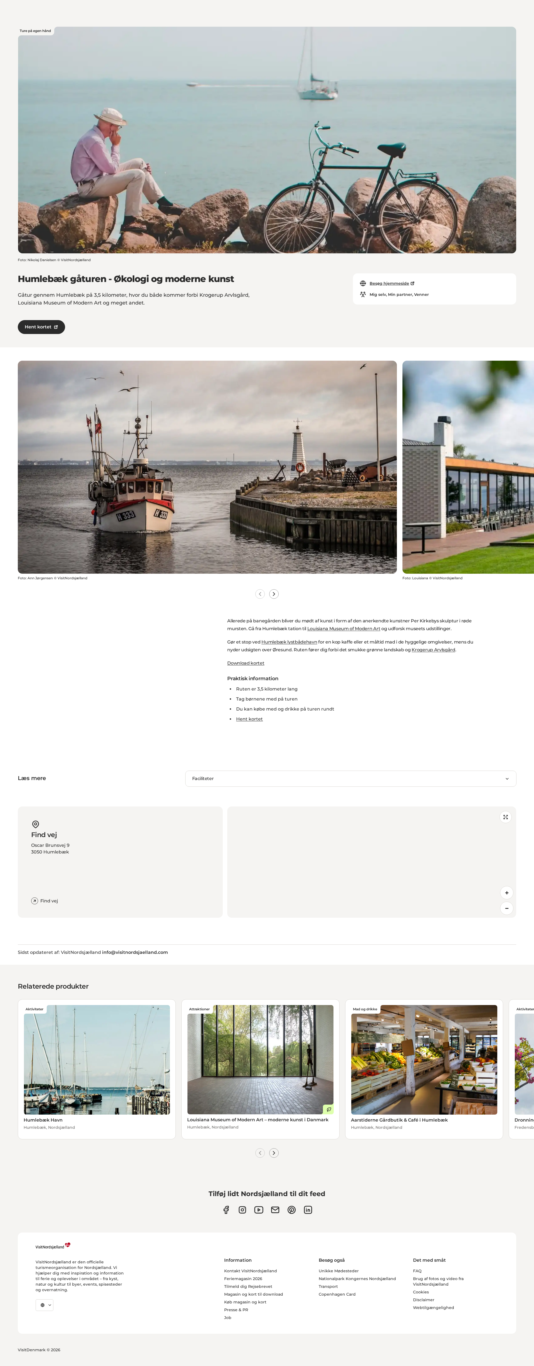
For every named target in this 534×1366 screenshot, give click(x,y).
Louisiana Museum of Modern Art (343, 628)
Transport (328, 1286)
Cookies (421, 1292)
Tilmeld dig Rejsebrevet (248, 1286)
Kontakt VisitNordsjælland (250, 1270)
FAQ (417, 1270)
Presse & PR (236, 1309)
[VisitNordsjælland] (53, 1246)
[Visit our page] (226, 1210)
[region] (371, 862)
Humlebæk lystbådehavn (289, 642)
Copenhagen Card (337, 1294)
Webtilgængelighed (433, 1307)
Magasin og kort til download (253, 1294)
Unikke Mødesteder (339, 1270)
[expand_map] (506, 817)
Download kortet (245, 663)
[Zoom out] (506, 908)
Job (227, 1317)
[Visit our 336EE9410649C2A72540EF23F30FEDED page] (275, 1210)
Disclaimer (423, 1299)
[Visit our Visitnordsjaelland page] (259, 1210)
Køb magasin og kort (245, 1302)
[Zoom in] (506, 892)
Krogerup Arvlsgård (433, 649)
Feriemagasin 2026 (243, 1278)
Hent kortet (38, 327)
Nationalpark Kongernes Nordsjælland (357, 1278)
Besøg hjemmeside (389, 283)
